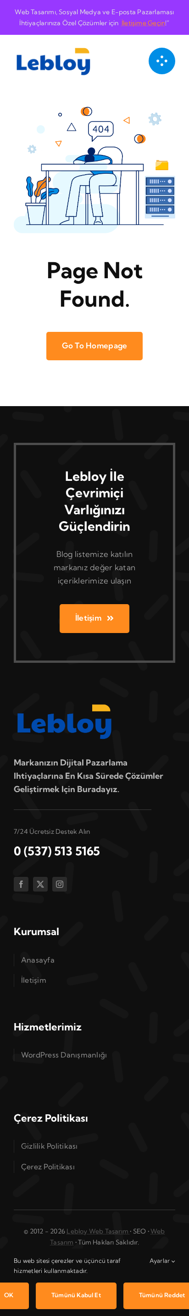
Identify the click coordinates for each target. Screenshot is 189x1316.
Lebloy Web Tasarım (98, 1231)
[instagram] (59, 884)
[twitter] (40, 884)
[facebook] (21, 884)
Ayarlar (161, 1260)
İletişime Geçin (143, 23)
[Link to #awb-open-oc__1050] (162, 61)
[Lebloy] (53, 48)
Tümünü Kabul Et (76, 1295)
